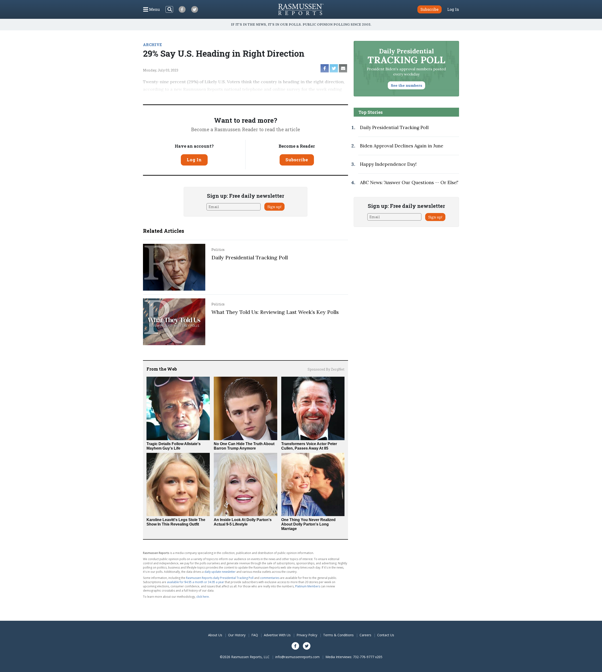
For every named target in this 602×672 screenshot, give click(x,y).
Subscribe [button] (429, 9)
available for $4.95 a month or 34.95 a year (195, 582)
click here (202, 597)
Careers (365, 635)
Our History (237, 635)
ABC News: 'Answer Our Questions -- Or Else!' (409, 182)
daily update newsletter (220, 572)
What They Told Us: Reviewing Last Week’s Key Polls (275, 312)
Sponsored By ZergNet (326, 369)
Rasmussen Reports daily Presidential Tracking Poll (219, 578)
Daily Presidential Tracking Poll (249, 257)
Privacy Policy (307, 635)
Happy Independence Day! (388, 164)
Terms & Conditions (338, 635)
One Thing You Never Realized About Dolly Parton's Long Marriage (308, 524)
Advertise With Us (277, 635)
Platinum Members (307, 586)
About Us (215, 635)
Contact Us (385, 635)
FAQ (254, 635)
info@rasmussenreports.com (297, 657)
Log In (453, 9)
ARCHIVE (152, 44)
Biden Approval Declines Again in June (401, 146)
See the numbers (406, 85)
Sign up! (274, 206)
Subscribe (296, 159)
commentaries (269, 578)
